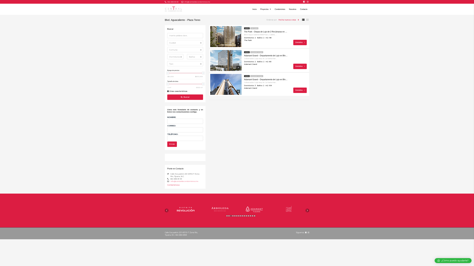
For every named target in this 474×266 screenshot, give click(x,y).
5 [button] (235, 216)
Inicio (254, 9)
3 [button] (231, 216)
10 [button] (245, 216)
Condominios (280, 9)
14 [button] (252, 216)
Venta (247, 28)
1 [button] (227, 216)
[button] (166, 210)
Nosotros (292, 9)
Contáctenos (173, 185)
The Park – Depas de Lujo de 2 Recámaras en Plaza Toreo (266, 32)
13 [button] (250, 216)
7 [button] (239, 216)
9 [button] (243, 216)
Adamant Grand (256, 52)
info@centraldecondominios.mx (184, 181)
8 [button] (241, 216)
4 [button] (233, 216)
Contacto (303, 9)
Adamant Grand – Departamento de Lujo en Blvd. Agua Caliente (266, 56)
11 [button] (246, 216)
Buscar (186, 97)
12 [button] (248, 216)
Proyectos (264, 9)
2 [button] (229, 216)
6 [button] (237, 216)
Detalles (299, 42)
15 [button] (254, 216)
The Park (254, 28)
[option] (185, 209)
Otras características (178, 91)
